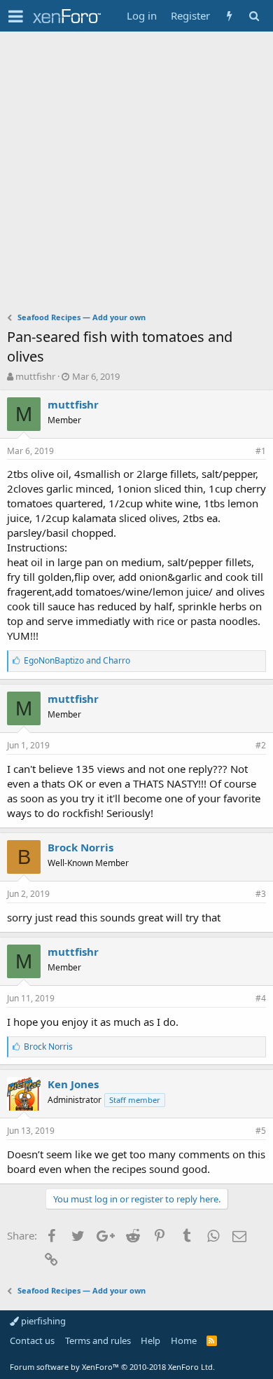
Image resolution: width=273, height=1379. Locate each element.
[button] (16, 16)
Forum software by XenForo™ (112, 1366)
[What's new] (229, 16)
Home (184, 1340)
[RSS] (212, 1340)
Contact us (32, 1340)
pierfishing (42, 1321)
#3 (260, 894)
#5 (260, 1131)
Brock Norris (80, 847)
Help (150, 1340)
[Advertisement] (136, 175)
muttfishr (35, 376)
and (77, 660)
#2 (260, 745)
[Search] (253, 16)
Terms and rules (98, 1340)
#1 (260, 451)
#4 (260, 998)
